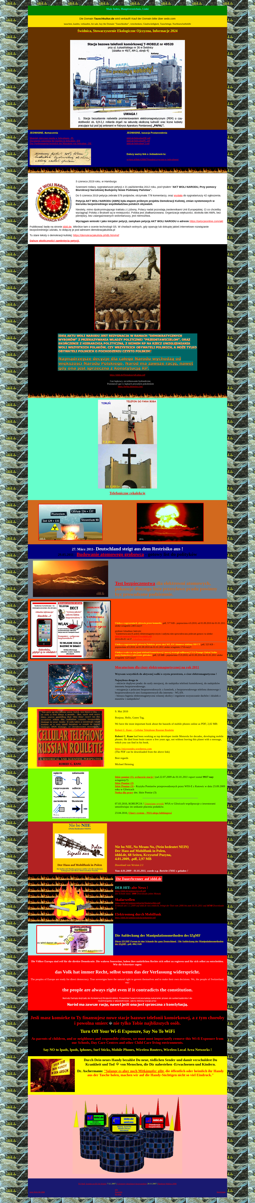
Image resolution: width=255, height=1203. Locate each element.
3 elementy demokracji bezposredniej (132, 1184)
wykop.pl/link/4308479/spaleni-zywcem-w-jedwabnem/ (153, 159)
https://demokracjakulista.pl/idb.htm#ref (96, 235)
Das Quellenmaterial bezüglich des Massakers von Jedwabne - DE (60, 143)
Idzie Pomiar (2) (124, 783)
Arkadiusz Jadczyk (142, 639)
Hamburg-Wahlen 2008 (167, 1184)
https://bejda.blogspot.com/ (130, 386)
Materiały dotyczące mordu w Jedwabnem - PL (52, 138)
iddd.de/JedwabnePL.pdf (138, 141)
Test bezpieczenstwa (135, 583)
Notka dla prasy (124, 792)
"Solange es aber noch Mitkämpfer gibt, (134, 1071)
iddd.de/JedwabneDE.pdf (138, 138)
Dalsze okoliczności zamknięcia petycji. (55, 240)
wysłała (178, 195)
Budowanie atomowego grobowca (110, 554)
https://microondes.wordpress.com (133, 748)
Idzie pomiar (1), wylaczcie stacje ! (135, 776)
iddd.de (67, 226)
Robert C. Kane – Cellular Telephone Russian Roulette (144, 730)
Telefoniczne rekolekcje (127, 493)
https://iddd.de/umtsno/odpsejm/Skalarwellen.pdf (137, 903)
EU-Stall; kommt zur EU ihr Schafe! (92, 1184)
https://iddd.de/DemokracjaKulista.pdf (127, 375)
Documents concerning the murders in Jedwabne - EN (55, 141)
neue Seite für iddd (37, 1192)
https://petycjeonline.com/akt (206, 221)
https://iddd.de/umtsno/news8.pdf (130, 891)
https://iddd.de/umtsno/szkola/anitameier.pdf (135, 917)
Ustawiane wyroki (154, 803)
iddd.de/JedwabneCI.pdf (138, 143)
